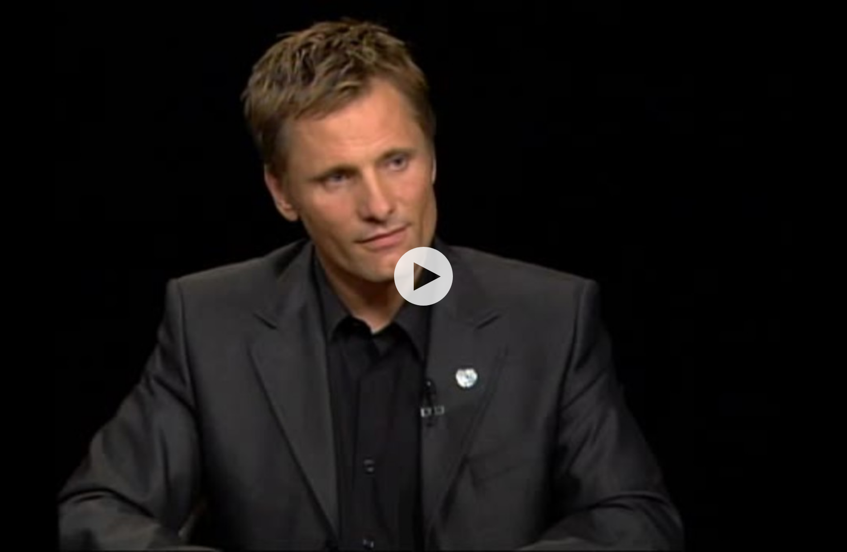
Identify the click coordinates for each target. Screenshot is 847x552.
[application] (423, 276)
